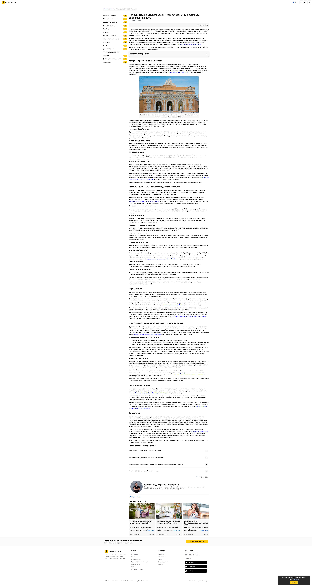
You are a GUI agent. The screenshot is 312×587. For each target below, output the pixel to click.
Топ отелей (106, 45)
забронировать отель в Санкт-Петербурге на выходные (151, 393)
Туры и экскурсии (108, 49)
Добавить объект (198, 542)
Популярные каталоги (137, 569)
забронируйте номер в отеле (199, 431)
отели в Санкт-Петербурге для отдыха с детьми (189, 374)
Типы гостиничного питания (111, 39)
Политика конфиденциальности (140, 561)
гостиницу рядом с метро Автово (173, 305)
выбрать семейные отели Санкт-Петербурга (147, 334)
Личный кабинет (162, 556)
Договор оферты (136, 559)
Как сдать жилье (162, 561)
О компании (134, 554)
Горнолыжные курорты (110, 15)
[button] (301, 2)
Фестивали (106, 55)
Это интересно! (107, 62)
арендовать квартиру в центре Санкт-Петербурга (163, 259)
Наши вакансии (135, 564)
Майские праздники (109, 25)
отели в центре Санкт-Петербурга (178, 72)
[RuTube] (190, 554)
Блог (111, 9)
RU (295, 2)
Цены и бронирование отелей (112, 59)
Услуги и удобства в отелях (111, 52)
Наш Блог (133, 566)
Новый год (106, 29)
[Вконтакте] (186, 554)
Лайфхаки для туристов (110, 22)
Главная (106, 9)
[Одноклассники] (193, 554)
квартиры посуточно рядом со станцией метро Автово (189, 316)
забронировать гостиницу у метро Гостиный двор (144, 201)
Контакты (160, 564)
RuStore (190, 571)
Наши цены (161, 554)
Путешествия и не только (110, 35)
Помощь (160, 559)
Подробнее (296, 579)
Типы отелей (106, 42)
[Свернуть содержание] (206, 53)
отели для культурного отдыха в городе (189, 44)
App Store (191, 562)
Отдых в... (105, 32)
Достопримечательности (110, 19)
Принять (293, 582)
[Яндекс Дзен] (197, 554)
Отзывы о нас (135, 556)
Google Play (191, 566)
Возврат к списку (135, 497)
